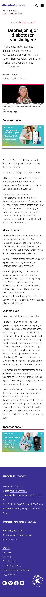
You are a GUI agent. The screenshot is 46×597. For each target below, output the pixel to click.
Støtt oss (6, 552)
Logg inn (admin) (10, 574)
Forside (5, 11)
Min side (6, 557)
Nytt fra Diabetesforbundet (12, 13)
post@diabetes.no (18, 491)
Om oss (14, 11)
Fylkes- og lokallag (11, 566)
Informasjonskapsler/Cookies (16, 570)
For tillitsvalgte (9, 561)
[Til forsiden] (14, 5)
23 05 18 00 (16, 486)
